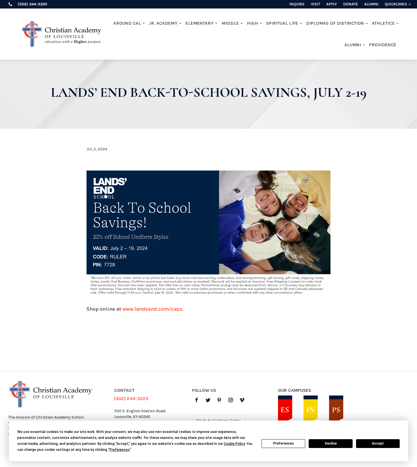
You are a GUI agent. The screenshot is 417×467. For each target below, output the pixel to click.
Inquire (297, 4)
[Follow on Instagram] (230, 400)
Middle (230, 23)
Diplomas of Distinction (335, 23)
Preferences (283, 443)
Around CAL (127, 23)
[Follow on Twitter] (207, 400)
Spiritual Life (282, 23)
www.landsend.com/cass (152, 309)
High (252, 23)
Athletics (383, 23)
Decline (331, 443)
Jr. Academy (163, 23)
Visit (315, 4)
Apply (331, 4)
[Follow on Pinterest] (219, 400)
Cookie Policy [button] (234, 444)
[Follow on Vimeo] (242, 400)
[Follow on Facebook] (196, 400)
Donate (350, 4)
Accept (378, 443)
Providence (382, 44)
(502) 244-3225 (131, 398)
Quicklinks (396, 4)
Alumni (371, 4)
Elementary (200, 23)
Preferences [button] (119, 450)
